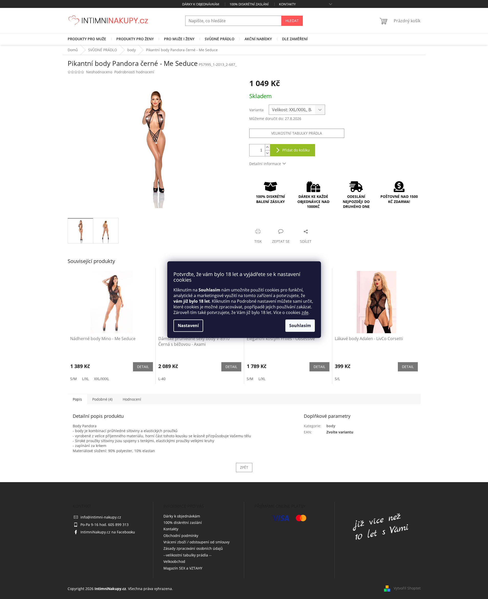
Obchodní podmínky (180, 535)
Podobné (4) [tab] (102, 399)
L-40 (161, 378)
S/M (73, 378)
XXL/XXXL (101, 378)
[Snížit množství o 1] (267, 153)
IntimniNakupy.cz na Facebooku (107, 532)
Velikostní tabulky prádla (296, 133)
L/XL (85, 378)
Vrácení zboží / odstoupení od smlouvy (196, 542)
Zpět (244, 467)
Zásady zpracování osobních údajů (193, 548)
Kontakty (287, 4)
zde (305, 312)
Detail (143, 366)
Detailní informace (265, 163)
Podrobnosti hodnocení (134, 71)
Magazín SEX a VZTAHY (182, 568)
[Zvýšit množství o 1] (267, 147)
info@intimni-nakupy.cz (100, 517)
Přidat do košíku (296, 150)
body (330, 425)
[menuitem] (87, 39)
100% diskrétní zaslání (249, 4)
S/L (337, 378)
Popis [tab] (77, 399)
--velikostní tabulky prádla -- (187, 555)
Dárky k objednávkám (200, 4)
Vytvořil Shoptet (407, 588)
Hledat (292, 20)
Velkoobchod (174, 561)
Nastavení (188, 325)
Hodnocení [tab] (132, 399)
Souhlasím (300, 325)
